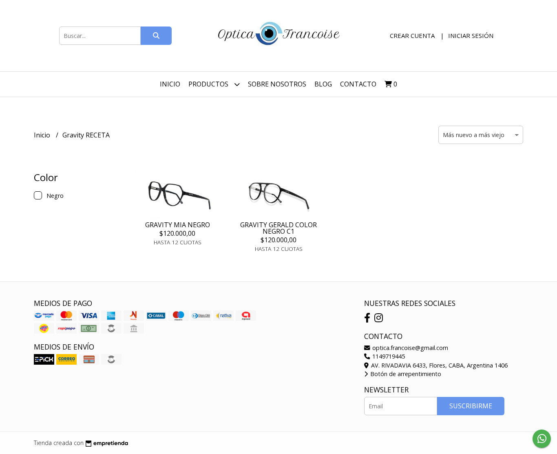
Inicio (170, 84)
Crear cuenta (412, 35)
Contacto (358, 84)
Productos (209, 84)
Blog (323, 84)
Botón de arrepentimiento (405, 374)
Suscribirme (470, 405)
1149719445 (388, 356)
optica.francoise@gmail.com (409, 348)
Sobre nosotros (277, 84)
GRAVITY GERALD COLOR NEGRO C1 (278, 228)
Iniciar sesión (470, 35)
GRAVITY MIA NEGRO (177, 224)
